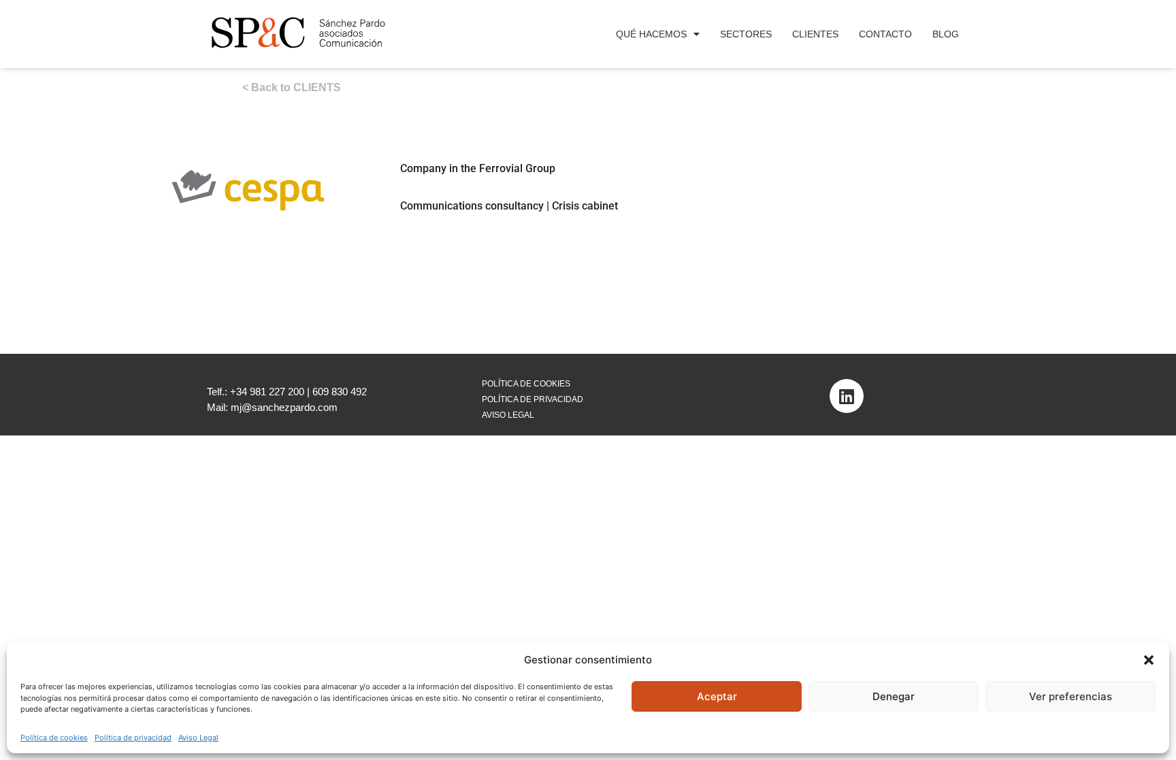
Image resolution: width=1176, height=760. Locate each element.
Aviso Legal (198, 737)
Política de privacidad (133, 737)
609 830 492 (339, 391)
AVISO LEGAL (508, 415)
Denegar (893, 696)
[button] (1149, 660)
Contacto (885, 34)
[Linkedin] (847, 396)
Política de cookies (54, 737)
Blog (945, 34)
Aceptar (717, 696)
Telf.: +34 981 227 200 (255, 391)
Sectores (746, 34)
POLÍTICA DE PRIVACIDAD (532, 399)
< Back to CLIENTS (291, 87)
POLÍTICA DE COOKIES (526, 384)
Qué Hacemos (651, 34)
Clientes (815, 34)
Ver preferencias (1070, 696)
